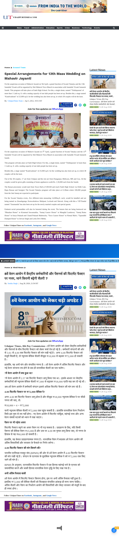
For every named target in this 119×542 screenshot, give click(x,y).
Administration (37, 28)
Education (50, 28)
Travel (26, 28)
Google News (51, 225)
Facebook (28, 225)
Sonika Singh (13, 283)
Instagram (37, 225)
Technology (87, 28)
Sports (60, 28)
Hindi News (18, 267)
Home (7, 67)
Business (76, 28)
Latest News (97, 70)
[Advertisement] (59, 46)
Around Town (19, 67)
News (19, 28)
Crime (67, 28)
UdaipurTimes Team (15, 101)
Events (97, 28)
